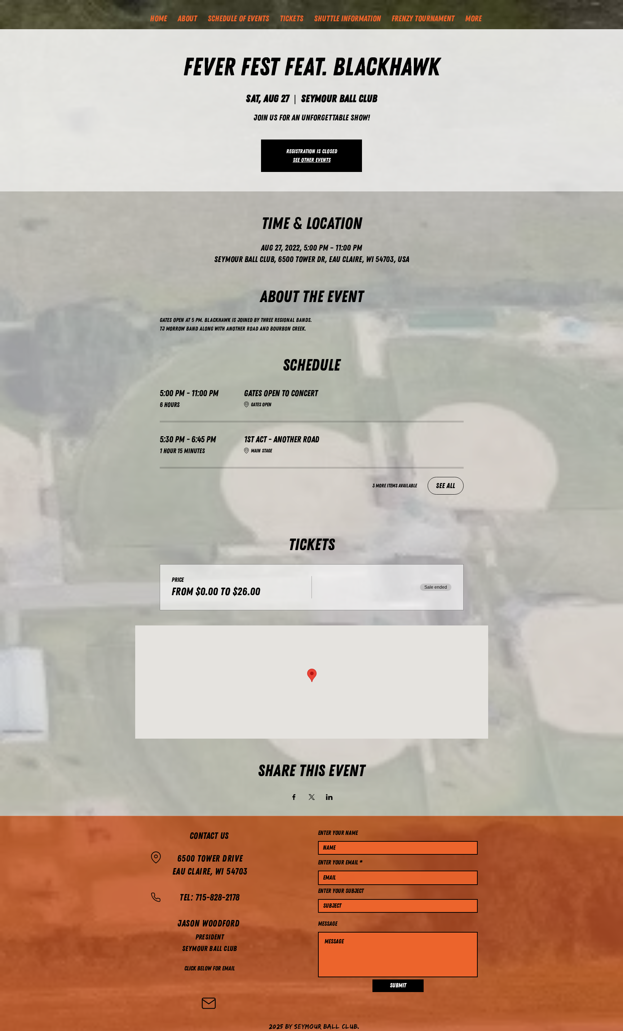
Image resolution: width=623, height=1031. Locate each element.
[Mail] (208, 1003)
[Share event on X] (311, 797)
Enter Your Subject (341, 891)
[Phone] (156, 897)
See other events (312, 160)
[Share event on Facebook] (294, 797)
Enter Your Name (338, 833)
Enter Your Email (338, 862)
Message (327, 924)
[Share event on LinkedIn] (329, 797)
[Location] (156, 857)
